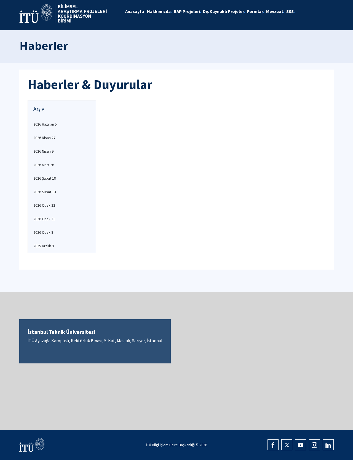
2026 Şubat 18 (44, 178)
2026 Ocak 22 (44, 205)
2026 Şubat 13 (44, 191)
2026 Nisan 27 (44, 137)
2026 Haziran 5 (45, 124)
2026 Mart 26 (43, 164)
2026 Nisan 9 (43, 151)
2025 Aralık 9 (43, 245)
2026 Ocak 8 (43, 232)
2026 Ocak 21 (44, 218)
